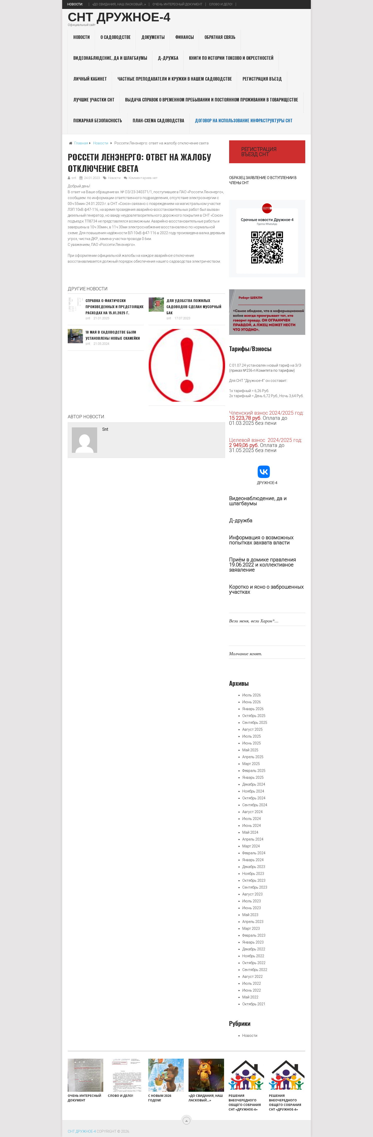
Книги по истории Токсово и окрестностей (231, 58)
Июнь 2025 (251, 743)
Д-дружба (168, 58)
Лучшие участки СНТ (93, 100)
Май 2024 (250, 832)
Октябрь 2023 (253, 880)
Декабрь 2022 (253, 949)
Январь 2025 (253, 777)
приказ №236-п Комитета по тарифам (262, 370)
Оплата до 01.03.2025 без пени (258, 420)
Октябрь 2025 (253, 716)
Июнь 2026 (251, 702)
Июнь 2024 (251, 826)
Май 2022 (250, 997)
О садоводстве (115, 37)
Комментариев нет (143, 178)
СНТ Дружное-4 (119, 17)
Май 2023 (250, 915)
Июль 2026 (251, 695)
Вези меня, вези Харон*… (254, 621)
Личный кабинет (90, 79)
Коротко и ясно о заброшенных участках (266, 589)
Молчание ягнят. (245, 653)
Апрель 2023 (252, 922)
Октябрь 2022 (253, 963)
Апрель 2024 (252, 839)
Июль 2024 (251, 819)
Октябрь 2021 (253, 1004)
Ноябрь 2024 (253, 791)
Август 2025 (252, 729)
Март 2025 (251, 764)
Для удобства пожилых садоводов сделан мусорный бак (193, 306)
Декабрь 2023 (253, 867)
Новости (81, 37)
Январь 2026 (253, 709)
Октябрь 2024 (253, 798)
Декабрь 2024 (253, 784)
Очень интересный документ (164, 4)
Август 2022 (252, 977)
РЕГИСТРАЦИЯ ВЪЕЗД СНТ (259, 151)
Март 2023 (251, 928)
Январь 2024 (253, 860)
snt (74, 178)
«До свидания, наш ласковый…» (105, 4)
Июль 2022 (251, 983)
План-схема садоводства (158, 120)
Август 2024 (252, 812)
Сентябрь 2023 (254, 887)
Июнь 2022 (251, 990)
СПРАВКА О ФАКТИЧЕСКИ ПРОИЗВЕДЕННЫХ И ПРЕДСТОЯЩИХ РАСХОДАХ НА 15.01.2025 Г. (114, 306)
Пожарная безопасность (97, 120)
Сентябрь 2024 (254, 805)
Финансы (184, 37)
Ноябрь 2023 (253, 874)
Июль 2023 (251, 901)
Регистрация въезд (262, 79)
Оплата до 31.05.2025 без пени (256, 447)
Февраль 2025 (253, 771)
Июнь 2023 (251, 908)
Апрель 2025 (252, 757)
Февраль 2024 (253, 853)
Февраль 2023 (253, 935)
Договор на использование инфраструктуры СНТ (244, 120)
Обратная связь (220, 37)
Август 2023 (252, 894)
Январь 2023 (253, 942)
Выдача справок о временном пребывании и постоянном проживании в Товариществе (211, 100)
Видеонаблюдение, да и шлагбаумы (110, 58)
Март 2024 (251, 846)
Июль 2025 (251, 736)
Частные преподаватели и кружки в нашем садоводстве (174, 79)
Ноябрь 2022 (253, 956)
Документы (153, 37)
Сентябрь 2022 (254, 970)
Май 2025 (250, 750)
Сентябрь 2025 (254, 723)
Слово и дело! (207, 4)
